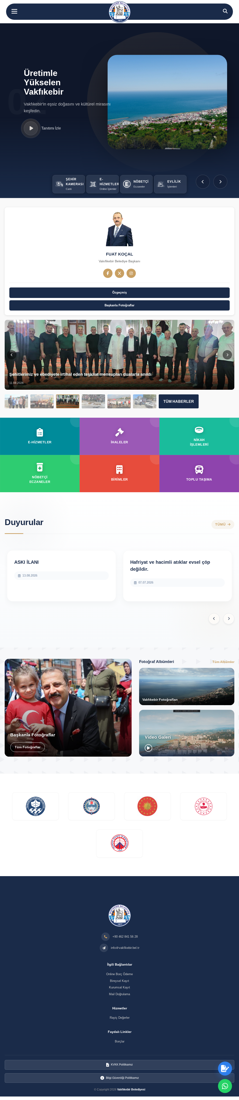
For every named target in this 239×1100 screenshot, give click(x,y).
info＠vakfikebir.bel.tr (125, 948)
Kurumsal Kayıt (119, 987)
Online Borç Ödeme (119, 974)
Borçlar (119, 1041)
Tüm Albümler (223, 662)
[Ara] (225, 11)
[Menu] (14, 11)
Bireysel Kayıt (119, 981)
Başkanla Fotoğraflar (119, 305)
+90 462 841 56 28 (125, 936)
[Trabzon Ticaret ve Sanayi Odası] (119, 843)
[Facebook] (107, 273)
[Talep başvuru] (225, 1069)
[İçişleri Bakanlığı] (203, 806)
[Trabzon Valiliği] (91, 806)
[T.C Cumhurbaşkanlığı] (147, 806)
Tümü (220, 524)
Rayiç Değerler (120, 1017)
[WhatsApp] (225, 1086)
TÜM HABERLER (178, 401)
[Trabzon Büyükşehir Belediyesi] (35, 806)
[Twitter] (119, 273)
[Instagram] (131, 273)
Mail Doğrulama (119, 994)
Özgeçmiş (119, 292)
